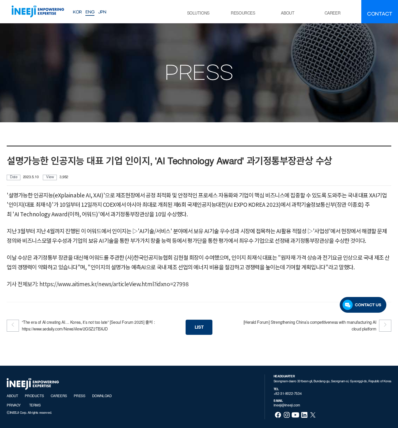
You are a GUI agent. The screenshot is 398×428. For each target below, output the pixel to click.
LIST (199, 328)
